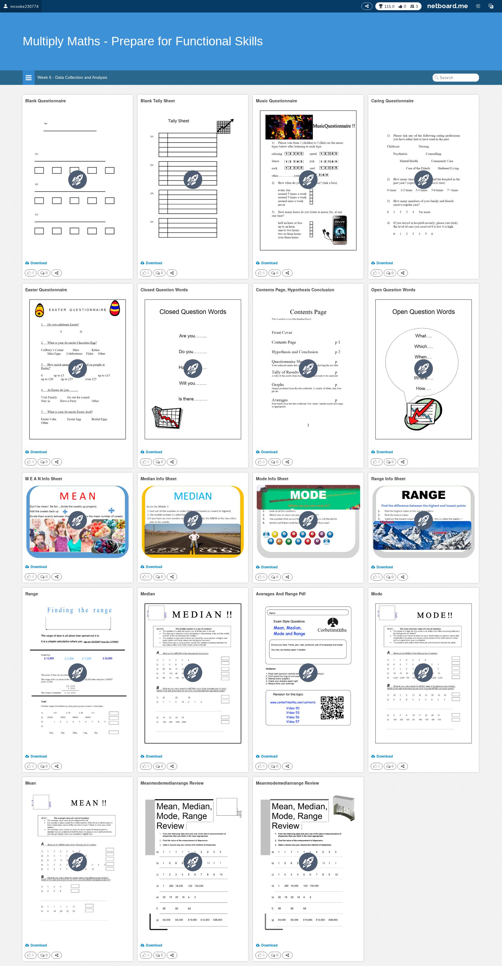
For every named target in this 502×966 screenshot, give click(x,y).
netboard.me (447, 6)
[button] (491, 6)
